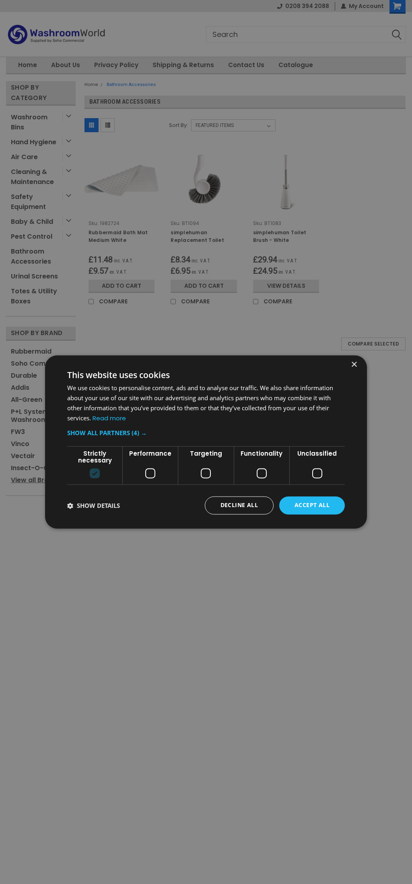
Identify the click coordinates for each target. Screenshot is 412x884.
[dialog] (206, 441)
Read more (109, 418)
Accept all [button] (312, 505)
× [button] (354, 365)
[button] (206, 433)
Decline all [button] (239, 505)
